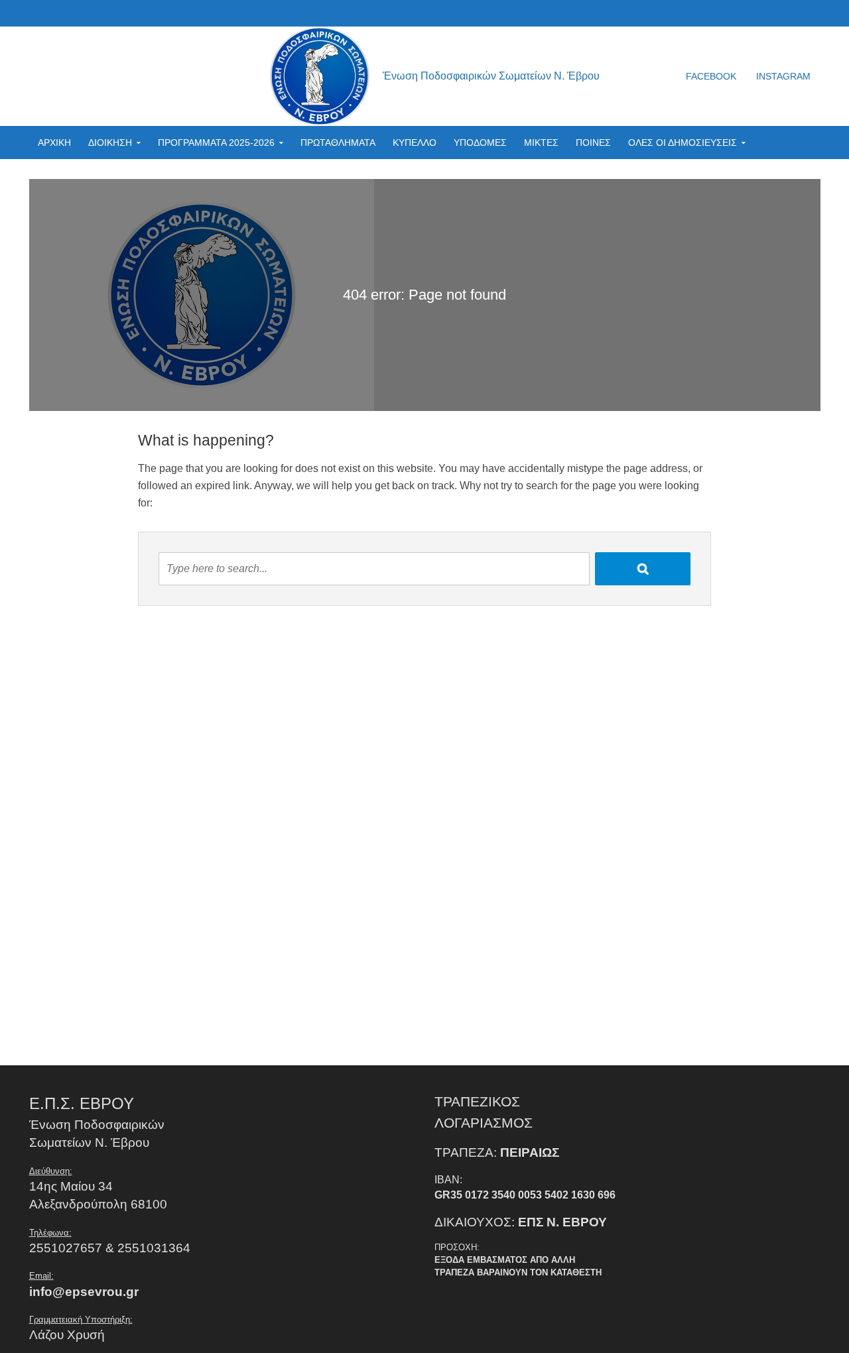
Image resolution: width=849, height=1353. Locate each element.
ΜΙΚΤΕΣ (541, 142)
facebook (711, 76)
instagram (783, 76)
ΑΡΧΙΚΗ (54, 142)
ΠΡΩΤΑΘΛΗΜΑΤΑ (337, 142)
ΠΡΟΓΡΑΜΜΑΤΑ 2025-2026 (216, 142)
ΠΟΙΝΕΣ (593, 142)
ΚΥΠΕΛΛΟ (414, 142)
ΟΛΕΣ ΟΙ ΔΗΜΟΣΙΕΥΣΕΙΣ (682, 142)
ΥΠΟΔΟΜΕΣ (480, 142)
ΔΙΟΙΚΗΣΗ (110, 142)
